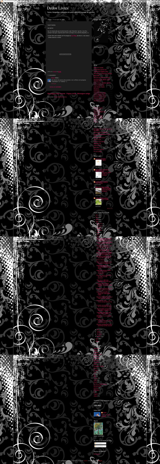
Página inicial (71, 93)
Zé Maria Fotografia (99, 100)
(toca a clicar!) (100, 259)
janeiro (99, 336)
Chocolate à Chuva (99, 149)
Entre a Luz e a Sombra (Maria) (102, 83)
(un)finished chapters (102, 182)
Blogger (100, 460)
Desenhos (96, 356)
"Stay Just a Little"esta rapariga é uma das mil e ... (104, 280)
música (96, 378)
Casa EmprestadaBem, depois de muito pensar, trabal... (103, 293)
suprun (85, 460)
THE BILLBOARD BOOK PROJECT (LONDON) (106, 190)
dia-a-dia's (96, 358)
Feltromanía (97, 145)
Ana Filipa (73, 35)
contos (95, 350)
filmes (95, 364)
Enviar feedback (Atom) (60, 97)
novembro (100, 225)
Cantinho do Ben (98, 117)
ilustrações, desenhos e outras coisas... (102, 170)
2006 (97, 341)
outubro (99, 228)
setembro (99, 230)
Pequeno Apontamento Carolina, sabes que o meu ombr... (104, 285)
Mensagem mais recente (56, 93)
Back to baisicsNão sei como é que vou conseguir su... (104, 262)
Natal (95, 382)
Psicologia (96, 390)
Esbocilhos (96, 147)
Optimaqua (97, 454)
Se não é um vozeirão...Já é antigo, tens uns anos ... (104, 246)
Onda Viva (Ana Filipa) (100, 92)
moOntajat (96, 90)
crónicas (96, 352)
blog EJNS (96, 75)
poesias (96, 388)
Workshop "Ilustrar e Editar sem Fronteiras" (106, 174)
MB (95, 376)
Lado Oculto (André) (99, 86)
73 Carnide (97, 113)
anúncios (96, 348)
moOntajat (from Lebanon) (101, 132)
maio (98, 236)
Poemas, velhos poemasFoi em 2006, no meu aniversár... (104, 276)
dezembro (100, 223)
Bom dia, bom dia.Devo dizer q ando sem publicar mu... (104, 253)
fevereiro (99, 334)
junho (98, 234)
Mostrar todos (109, 208)
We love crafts (97, 139)
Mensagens (99, 443)
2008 (97, 221)
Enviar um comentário (55, 86)
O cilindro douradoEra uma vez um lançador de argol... (104, 306)
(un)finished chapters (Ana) (101, 71)
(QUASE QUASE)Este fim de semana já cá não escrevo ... (104, 326)
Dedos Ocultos (98, 354)
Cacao (53, 77)
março (99, 332)
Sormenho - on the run (100, 96)
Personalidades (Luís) (99, 94)
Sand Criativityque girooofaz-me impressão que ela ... (104, 239)
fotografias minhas (99, 366)
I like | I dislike (99, 183)
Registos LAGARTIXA (99, 111)
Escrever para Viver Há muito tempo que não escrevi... (104, 289)
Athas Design (97, 109)
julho (98, 232)
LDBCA (104, 160)
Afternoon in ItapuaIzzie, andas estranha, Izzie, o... (104, 250)
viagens (96, 394)
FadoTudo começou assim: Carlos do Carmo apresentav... (104, 272)
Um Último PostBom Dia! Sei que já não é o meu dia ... (104, 257)
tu (94, 392)
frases (95, 368)
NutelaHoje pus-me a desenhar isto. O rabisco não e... (104, 267)
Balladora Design (98, 115)
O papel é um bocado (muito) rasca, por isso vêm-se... (104, 242)
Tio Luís (96, 121)
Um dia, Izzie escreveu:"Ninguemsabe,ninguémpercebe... (104, 321)
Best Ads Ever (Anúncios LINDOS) (103, 73)
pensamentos (97, 386)
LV (94, 374)
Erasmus (96, 360)
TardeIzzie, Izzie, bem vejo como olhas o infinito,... (104, 313)
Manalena (96, 88)
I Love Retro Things (99, 84)
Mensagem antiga (83, 93)
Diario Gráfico (105, 199)
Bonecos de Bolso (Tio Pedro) (102, 77)
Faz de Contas (98, 151)
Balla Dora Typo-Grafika (102, 187)
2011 (97, 215)
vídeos (95, 396)
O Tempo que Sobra (99, 141)
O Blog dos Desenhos (99, 137)
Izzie (95, 372)
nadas (95, 380)
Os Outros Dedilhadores (100, 384)
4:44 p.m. (53, 83)
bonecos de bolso (101, 158)
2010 (97, 217)
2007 (97, 339)
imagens (96, 370)
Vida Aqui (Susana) (99, 98)
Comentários (99, 446)
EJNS (95, 119)
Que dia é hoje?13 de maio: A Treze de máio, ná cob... (104, 297)
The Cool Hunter (98, 107)
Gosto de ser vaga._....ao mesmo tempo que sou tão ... (104, 302)
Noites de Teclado (98, 67)
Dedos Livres (57, 7)
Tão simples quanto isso (100, 69)
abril (98, 329)
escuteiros (96, 362)
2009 (97, 219)
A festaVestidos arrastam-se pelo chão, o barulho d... (104, 309)
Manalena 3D (97, 143)
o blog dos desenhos (102, 198)
